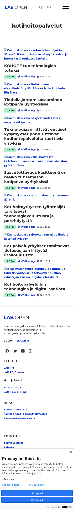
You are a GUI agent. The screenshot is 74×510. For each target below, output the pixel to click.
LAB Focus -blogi (15, 392)
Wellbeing (28, 76)
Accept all (37, 493)
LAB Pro (10, 76)
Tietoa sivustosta (16, 409)
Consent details (10, 484)
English (23, 340)
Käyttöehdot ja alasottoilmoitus (25, 413)
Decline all (37, 500)
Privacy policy (37, 484)
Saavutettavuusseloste (19, 418)
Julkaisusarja (12, 387)
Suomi (8, 340)
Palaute (9, 447)
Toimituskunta (14, 442)
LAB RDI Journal (14, 372)
